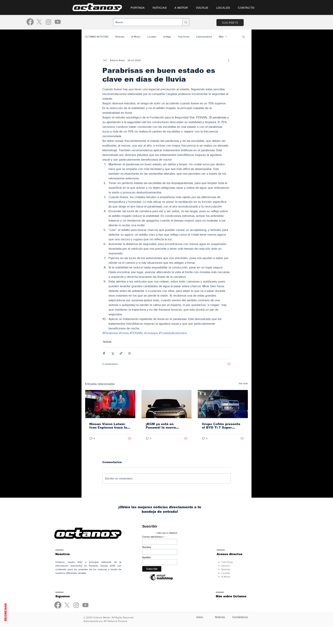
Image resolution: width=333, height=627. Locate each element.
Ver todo (243, 383)
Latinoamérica (204, 36)
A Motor (135, 36)
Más (221, 36)
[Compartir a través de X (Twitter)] (112, 353)
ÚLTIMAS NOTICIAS (96, 36)
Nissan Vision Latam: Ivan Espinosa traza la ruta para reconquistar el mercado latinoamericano (108, 425)
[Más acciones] (229, 60)
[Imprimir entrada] (129, 353)
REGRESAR (5, 612)
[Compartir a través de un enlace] (121, 353)
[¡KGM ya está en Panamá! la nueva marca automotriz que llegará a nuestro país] (167, 404)
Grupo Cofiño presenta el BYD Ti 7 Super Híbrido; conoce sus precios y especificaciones (221, 425)
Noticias (119, 36)
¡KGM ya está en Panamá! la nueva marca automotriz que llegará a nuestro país (164, 425)
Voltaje (167, 36)
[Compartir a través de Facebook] (104, 353)
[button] (243, 36)
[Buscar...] (185, 22)
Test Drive (183, 36)
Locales (151, 36)
